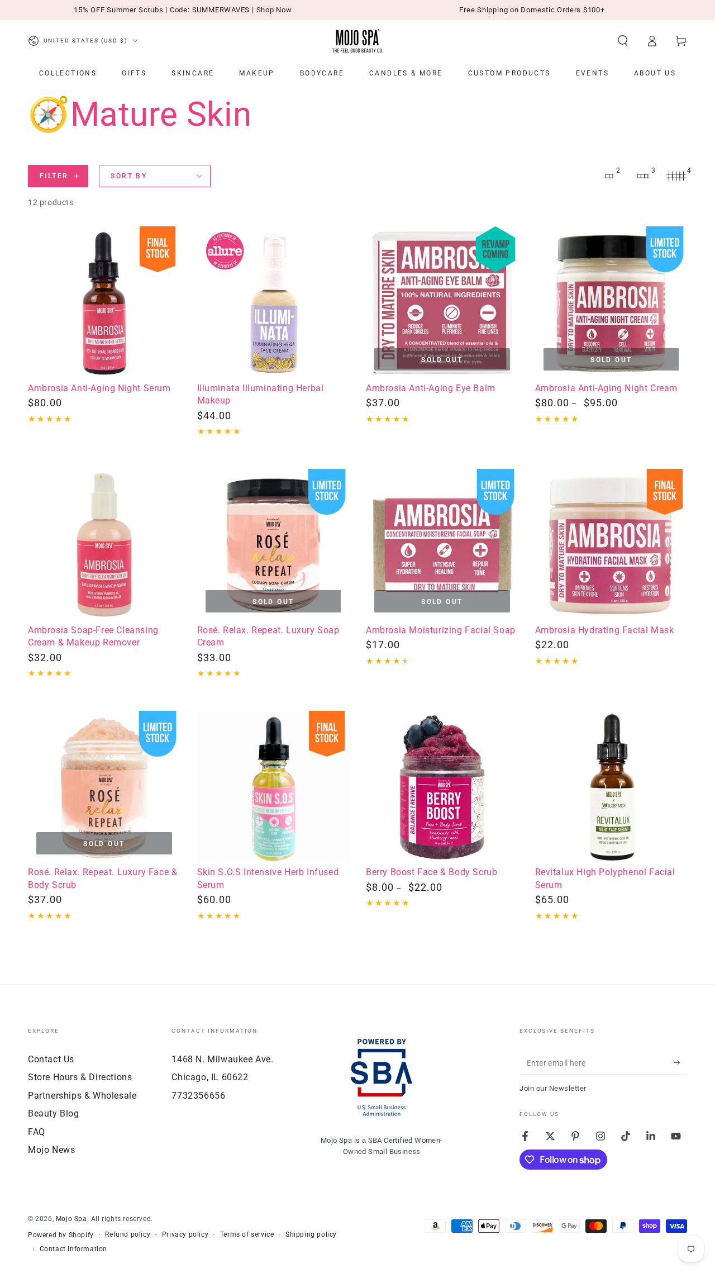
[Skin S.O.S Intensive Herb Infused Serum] (273, 787)
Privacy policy (185, 1234)
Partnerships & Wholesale (82, 1095)
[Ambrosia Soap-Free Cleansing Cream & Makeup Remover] (104, 545)
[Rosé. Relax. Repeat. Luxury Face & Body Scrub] (104, 787)
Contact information (73, 1249)
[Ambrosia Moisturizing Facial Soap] (442, 545)
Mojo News (51, 1149)
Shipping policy (311, 1234)
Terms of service (247, 1234)
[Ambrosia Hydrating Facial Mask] (611, 545)
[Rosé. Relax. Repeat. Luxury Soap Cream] (273, 545)
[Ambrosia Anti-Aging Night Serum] (104, 302)
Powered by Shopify (61, 1235)
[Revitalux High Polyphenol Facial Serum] (611, 787)
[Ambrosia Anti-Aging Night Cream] (611, 302)
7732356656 (198, 1095)
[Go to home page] (357, 41)
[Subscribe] (680, 1062)
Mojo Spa (71, 1219)
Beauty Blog (53, 1113)
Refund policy (127, 1234)
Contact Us (51, 1059)
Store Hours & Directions (80, 1077)
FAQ (36, 1132)
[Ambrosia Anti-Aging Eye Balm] (442, 302)
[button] (622, 40)
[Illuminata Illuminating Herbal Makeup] (273, 302)
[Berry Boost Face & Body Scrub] (442, 787)
